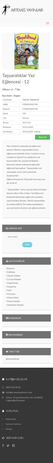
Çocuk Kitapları (14, 279)
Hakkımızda (10, 419)
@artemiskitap (12, 359)
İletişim (8, 429)
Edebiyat (11, 272)
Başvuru (11, 268)
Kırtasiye (11, 294)
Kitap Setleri (13, 297)
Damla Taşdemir (30, 99)
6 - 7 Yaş (15, 89)
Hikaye (6, 89)
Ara (27, 244)
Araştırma (11, 286)
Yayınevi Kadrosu (13, 424)
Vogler (17, 95)
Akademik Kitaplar (15, 305)
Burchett (7, 95)
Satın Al (42, 137)
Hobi (9, 290)
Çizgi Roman (12, 283)
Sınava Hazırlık (13, 301)
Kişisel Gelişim (13, 275)
